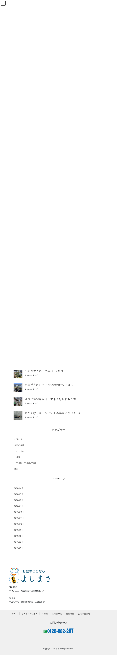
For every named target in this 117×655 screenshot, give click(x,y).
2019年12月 (19, 512)
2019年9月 (18, 530)
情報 (16, 469)
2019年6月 (18, 542)
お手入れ (20, 451)
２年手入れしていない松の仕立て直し (49, 384)
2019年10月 (19, 524)
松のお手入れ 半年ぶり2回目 (44, 371)
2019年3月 (18, 548)
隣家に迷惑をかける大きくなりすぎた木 (50, 399)
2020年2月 (18, 500)
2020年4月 (18, 488)
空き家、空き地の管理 (26, 463)
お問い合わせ (84, 614)
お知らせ (18, 439)
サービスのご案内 (30, 614)
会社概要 (70, 614)
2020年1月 (18, 506)
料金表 (45, 614)
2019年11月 (19, 518)
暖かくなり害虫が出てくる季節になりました (53, 413)
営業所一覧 (57, 614)
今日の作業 (19, 445)
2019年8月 (18, 536)
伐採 (18, 457)
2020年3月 (18, 494)
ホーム (14, 614)
